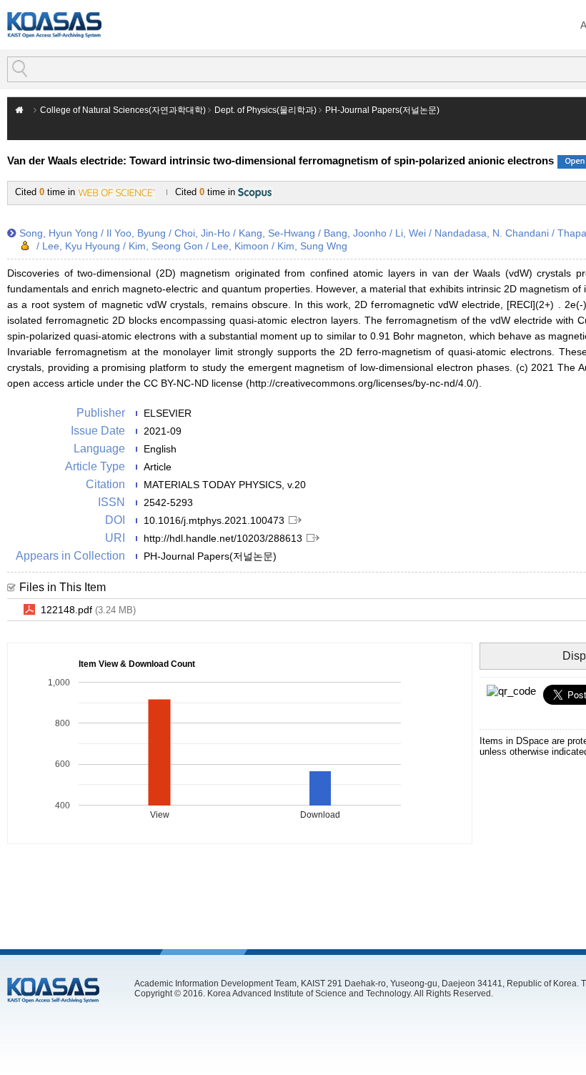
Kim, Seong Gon (166, 246)
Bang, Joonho (355, 233)
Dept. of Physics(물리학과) (265, 110)
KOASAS (54, 24)
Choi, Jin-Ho (202, 233)
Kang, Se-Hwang (277, 233)
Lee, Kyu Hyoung (81, 246)
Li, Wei (410, 233)
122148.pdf (88, 609)
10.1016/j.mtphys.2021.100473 (214, 520)
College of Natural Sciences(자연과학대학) (123, 110)
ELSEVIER (168, 413)
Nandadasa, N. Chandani (491, 233)
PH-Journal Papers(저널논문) (382, 110)
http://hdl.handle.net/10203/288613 (223, 538)
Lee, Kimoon (240, 246)
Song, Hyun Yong (58, 233)
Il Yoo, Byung (136, 233)
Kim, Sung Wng (312, 246)
